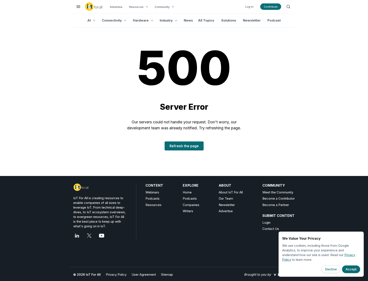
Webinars (152, 192)
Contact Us (270, 229)
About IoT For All (231, 192)
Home (187, 192)
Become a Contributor (278, 198)
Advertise (116, 7)
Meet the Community (277, 192)
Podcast (274, 20)
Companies (191, 205)
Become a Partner (275, 205)
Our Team (226, 198)
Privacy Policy (116, 274)
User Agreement (144, 274)
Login (266, 222)
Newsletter (252, 20)
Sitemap (167, 274)
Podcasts (152, 198)
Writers (188, 211)
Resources (153, 205)
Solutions (228, 20)
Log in (249, 6)
